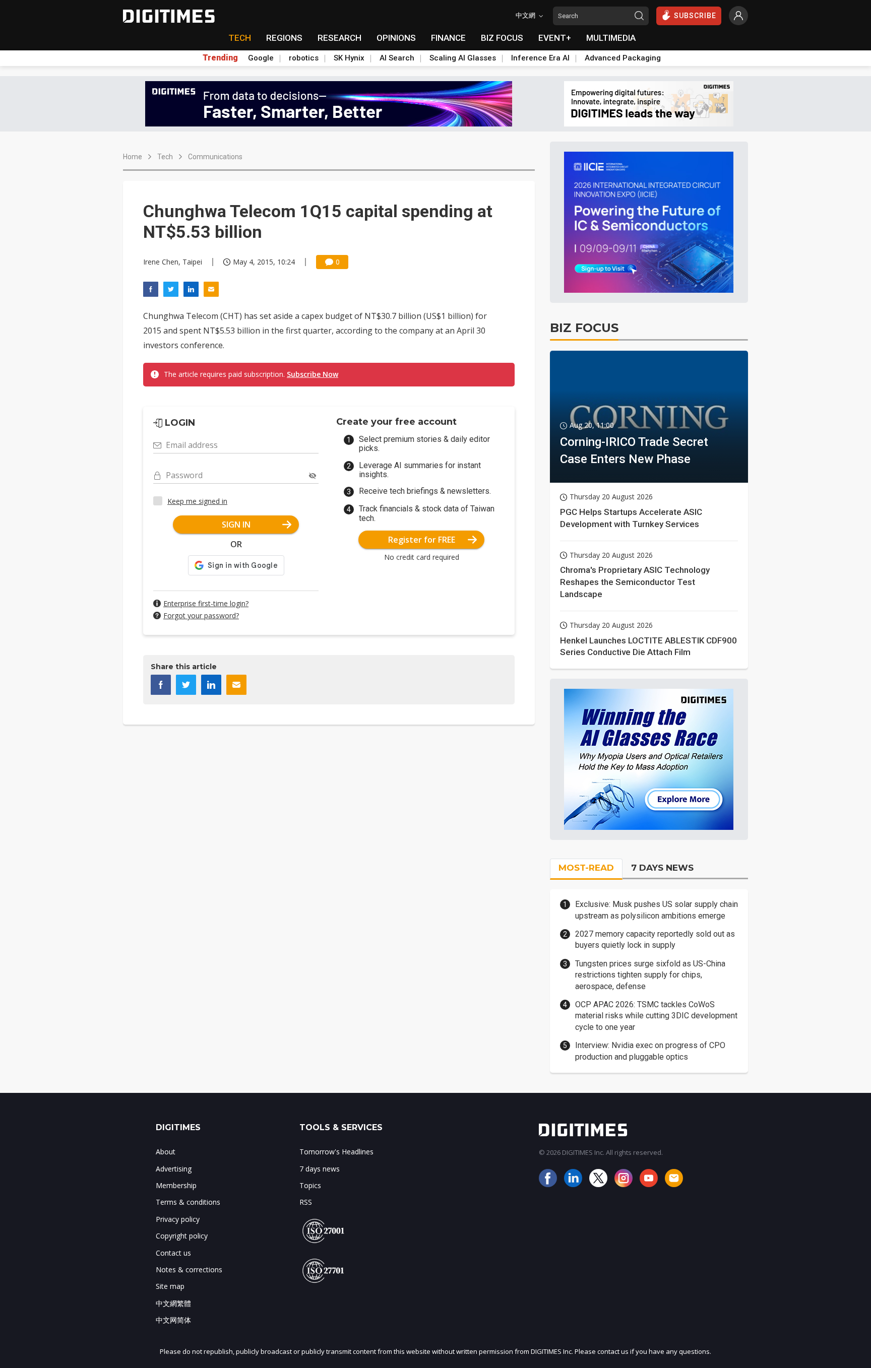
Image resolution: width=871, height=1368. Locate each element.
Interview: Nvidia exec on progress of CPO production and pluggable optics (650, 1050)
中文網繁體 (173, 1303)
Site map (170, 1286)
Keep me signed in (197, 501)
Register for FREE (421, 539)
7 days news (319, 1169)
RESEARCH (339, 38)
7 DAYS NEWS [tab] (662, 868)
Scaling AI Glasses (462, 57)
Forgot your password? (201, 615)
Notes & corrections (189, 1269)
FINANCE (448, 38)
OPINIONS (396, 38)
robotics (304, 57)
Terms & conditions (188, 1202)
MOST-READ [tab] (586, 868)
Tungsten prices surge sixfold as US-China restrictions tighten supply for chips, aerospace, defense (650, 975)
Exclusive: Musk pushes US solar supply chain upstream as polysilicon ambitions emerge (656, 909)
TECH (239, 38)
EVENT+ (554, 38)
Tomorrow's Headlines (336, 1151)
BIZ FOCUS (502, 38)
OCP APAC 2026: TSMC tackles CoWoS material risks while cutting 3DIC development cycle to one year (656, 1016)
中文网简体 (173, 1320)
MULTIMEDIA (611, 38)
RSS (305, 1202)
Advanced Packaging (623, 57)
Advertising (174, 1169)
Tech (165, 157)
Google (261, 57)
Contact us (173, 1253)
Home (132, 157)
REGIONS (284, 38)
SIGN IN (236, 524)
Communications (215, 157)
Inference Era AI (540, 57)
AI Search (397, 57)
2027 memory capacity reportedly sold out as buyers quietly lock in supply (655, 939)
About (165, 1151)
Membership (176, 1185)
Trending (220, 57)
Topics (310, 1185)
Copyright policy (182, 1236)
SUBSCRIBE (695, 16)
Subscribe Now (312, 374)
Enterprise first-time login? (205, 603)
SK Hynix (349, 57)
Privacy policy (178, 1219)
